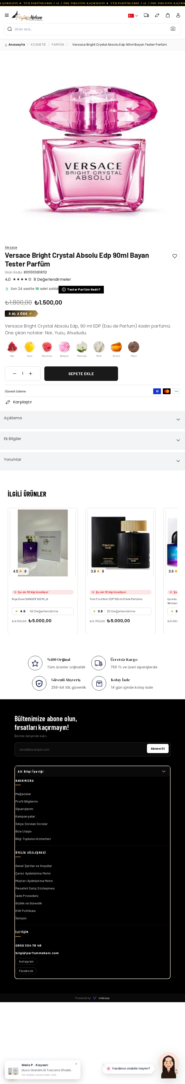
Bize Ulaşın (23, 831)
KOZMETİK (38, 44)
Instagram (26, 961)
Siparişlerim (24, 809)
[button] (133, 16)
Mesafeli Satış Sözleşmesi (35, 888)
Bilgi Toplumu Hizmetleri (33, 839)
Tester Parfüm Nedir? (81, 289)
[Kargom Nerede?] (146, 15)
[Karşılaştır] (157, 15)
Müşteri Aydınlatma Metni (34, 881)
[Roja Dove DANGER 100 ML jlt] (42, 543)
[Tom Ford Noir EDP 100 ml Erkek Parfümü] (120, 543)
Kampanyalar (25, 816)
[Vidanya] (27, 15)
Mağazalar (23, 794)
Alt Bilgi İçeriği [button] (30, 771)
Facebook (26, 971)
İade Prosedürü (26, 896)
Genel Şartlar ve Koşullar (33, 866)
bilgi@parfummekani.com (37, 953)
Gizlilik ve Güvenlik (28, 903)
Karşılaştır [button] (22, 402)
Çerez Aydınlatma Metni (33, 873)
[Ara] (174, 28)
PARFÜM (58, 44)
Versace (11, 247)
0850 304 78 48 (28, 945)
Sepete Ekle (81, 373)
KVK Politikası (25, 911)
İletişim (20, 918)
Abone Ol (158, 748)
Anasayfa (16, 44)
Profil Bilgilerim (26, 801)
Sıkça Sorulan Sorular (31, 824)
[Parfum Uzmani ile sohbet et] (168, 1064)
